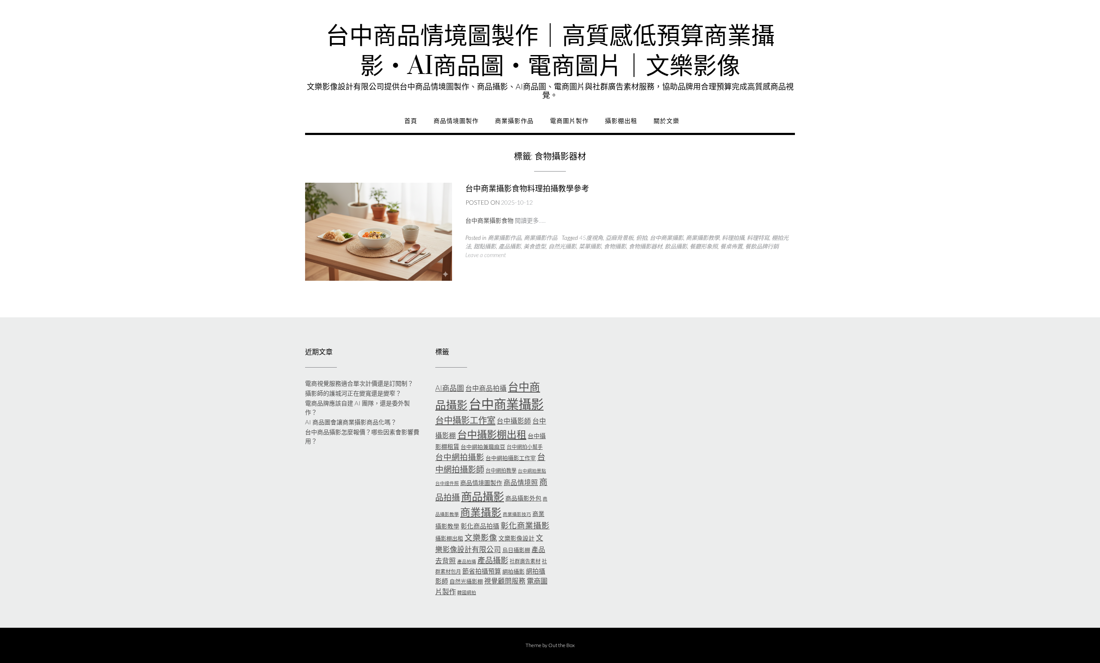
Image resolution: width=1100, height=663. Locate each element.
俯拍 (641, 237)
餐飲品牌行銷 (762, 246)
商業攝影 (480, 512)
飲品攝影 (676, 246)
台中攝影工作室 (465, 420)
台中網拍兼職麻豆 (483, 446)
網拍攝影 (513, 571)
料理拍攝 (733, 237)
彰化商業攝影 (525, 525)
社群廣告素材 (525, 561)
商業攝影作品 (514, 120)
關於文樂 (666, 120)
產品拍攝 (466, 561)
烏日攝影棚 (516, 549)
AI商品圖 (449, 388)
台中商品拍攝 (486, 388)
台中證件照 (447, 483)
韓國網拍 (466, 592)
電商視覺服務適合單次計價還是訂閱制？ (359, 383)
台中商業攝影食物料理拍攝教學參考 (527, 188)
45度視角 (591, 237)
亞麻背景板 (619, 237)
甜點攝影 (485, 246)
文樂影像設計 (516, 538)
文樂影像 (480, 537)
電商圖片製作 (569, 120)
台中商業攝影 (666, 237)
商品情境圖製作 (456, 120)
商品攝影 (482, 496)
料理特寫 (758, 237)
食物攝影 (615, 246)
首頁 (410, 120)
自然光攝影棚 (466, 581)
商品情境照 (521, 482)
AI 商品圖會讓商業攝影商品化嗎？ (351, 422)
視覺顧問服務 (505, 581)
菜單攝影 (590, 246)
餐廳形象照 (704, 246)
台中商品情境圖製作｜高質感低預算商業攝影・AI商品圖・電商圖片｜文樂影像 (550, 51)
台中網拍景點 (532, 470)
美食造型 (534, 246)
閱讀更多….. (530, 220)
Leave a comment (485, 255)
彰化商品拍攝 (480, 526)
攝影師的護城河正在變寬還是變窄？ (353, 393)
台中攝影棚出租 (491, 434)
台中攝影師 (514, 421)
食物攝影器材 (645, 246)
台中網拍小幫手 (525, 447)
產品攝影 (509, 246)
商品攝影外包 (523, 498)
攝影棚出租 (621, 120)
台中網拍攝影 (459, 457)
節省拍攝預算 (481, 571)
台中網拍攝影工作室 (511, 457)
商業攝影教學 (702, 237)
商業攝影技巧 (517, 514)
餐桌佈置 (731, 246)
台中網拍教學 (501, 470)
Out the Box (561, 645)
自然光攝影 (562, 246)
